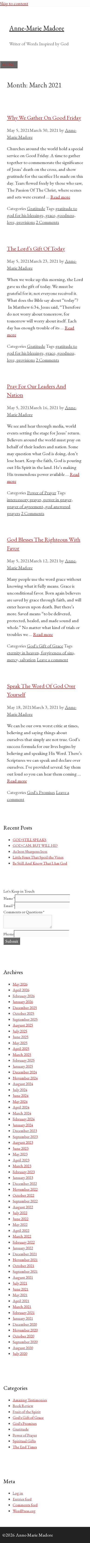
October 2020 (23, 1336)
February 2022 (24, 1242)
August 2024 (23, 1083)
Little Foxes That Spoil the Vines (38, 857)
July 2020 (20, 1353)
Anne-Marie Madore (36, 28)
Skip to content (14, 3)
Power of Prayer (41, 493)
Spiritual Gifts (24, 1440)
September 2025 (25, 1019)
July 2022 (20, 1212)
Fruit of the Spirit (27, 1411)
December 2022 (25, 1183)
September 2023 (25, 1136)
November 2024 (25, 1077)
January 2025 (23, 1066)
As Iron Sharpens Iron (30, 851)
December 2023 (25, 1130)
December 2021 (25, 1253)
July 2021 (20, 1283)
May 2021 (20, 1294)
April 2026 (21, 989)
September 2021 (25, 1271)
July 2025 (20, 1031)
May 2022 (20, 1224)
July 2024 (20, 1089)
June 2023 (20, 1148)
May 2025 (20, 1042)
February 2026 (24, 995)
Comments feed (25, 1504)
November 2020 (25, 1330)
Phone (8, 934)
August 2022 (23, 1207)
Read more (60, 197)
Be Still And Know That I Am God (40, 863)
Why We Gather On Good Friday (44, 117)
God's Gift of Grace (45, 646)
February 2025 (24, 1060)
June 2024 (20, 1095)
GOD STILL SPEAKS (29, 839)
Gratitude (36, 208)
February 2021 (24, 1312)
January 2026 (23, 1001)
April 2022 (21, 1230)
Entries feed (22, 1499)
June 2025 (20, 1036)
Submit (11, 941)
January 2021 (23, 1318)
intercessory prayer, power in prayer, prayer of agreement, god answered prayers (40, 506)
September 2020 (25, 1341)
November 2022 (25, 1189)
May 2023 (20, 1154)
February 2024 (24, 1118)
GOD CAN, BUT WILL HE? (35, 845)
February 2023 (24, 1171)
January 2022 (23, 1247)
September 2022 (25, 1201)
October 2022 (23, 1195)
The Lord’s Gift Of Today (36, 248)
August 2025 (23, 1025)
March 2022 (22, 1236)
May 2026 (20, 984)
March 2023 (22, 1165)
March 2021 (22, 1306)
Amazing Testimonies (30, 1399)
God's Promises (41, 792)
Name (9, 898)
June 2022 (20, 1218)
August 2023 (23, 1142)
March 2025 (22, 1054)
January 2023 (23, 1177)
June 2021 (20, 1289)
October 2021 (23, 1265)
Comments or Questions (23, 911)
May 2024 (20, 1101)
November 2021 (25, 1259)
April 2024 (21, 1107)
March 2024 (22, 1113)
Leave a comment (52, 660)
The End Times (25, 1446)
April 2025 (21, 1048)
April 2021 (21, 1300)
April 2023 (21, 1160)
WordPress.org (24, 1510)
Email (9, 905)
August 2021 (23, 1277)
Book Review (23, 1405)
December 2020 (25, 1324)
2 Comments (47, 222)
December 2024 (25, 1072)
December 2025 (25, 1007)
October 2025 (23, 1013)
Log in (18, 1493)
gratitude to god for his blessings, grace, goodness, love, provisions (42, 215)
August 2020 (23, 1347)
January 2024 (23, 1124)
